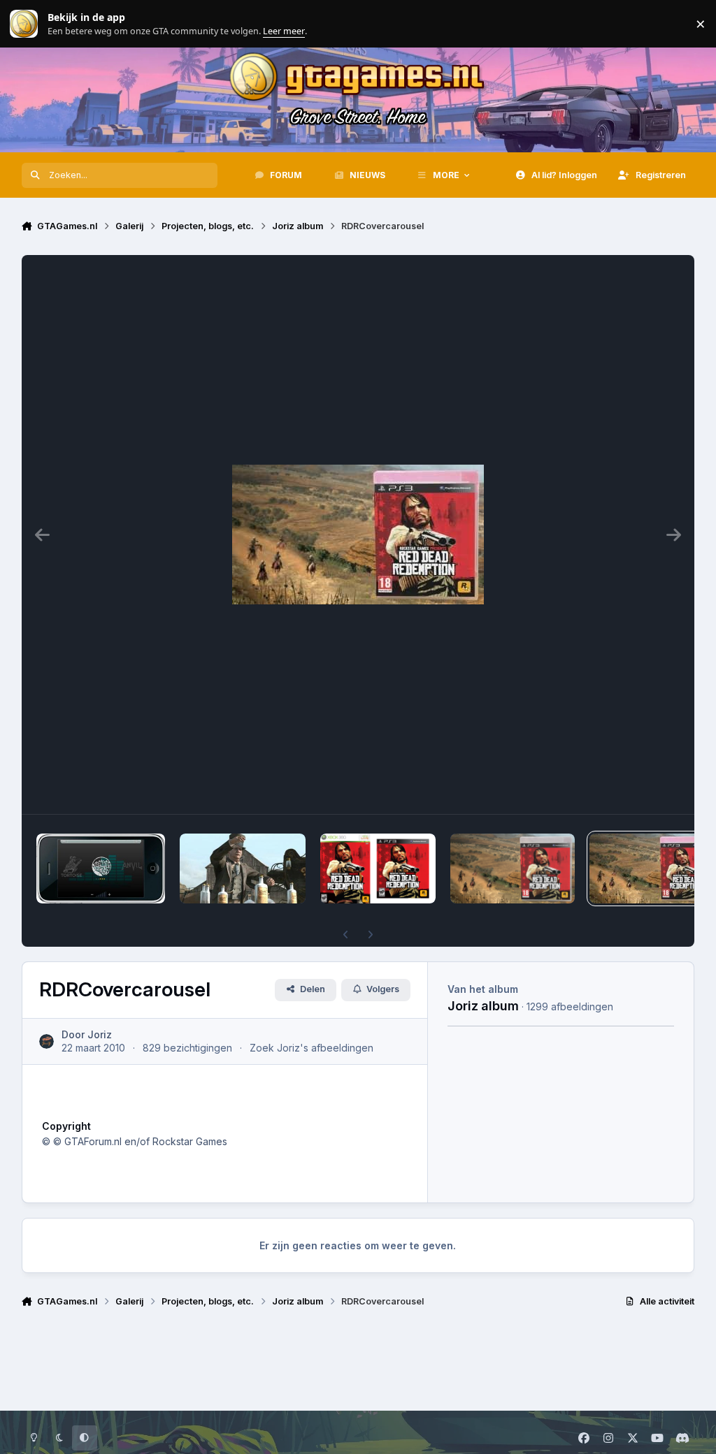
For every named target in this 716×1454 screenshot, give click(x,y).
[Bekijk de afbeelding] (101, 868)
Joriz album (483, 1005)
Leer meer (24, 24)
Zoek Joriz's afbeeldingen (311, 1048)
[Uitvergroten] (358, 534)
